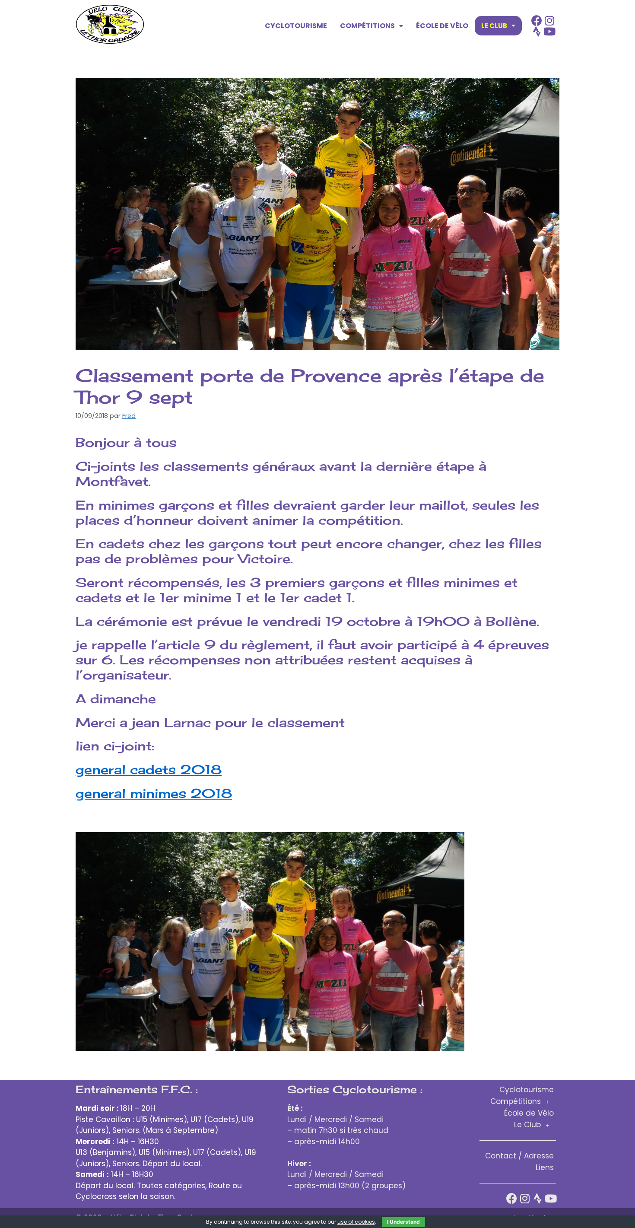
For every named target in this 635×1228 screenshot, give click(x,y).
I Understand (403, 1221)
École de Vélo (442, 26)
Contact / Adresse (519, 1156)
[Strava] (536, 31)
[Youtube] (549, 31)
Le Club (494, 25)
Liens (545, 1167)
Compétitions (367, 26)
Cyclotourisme (296, 26)
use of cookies (356, 1221)
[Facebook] (536, 20)
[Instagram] (549, 20)
